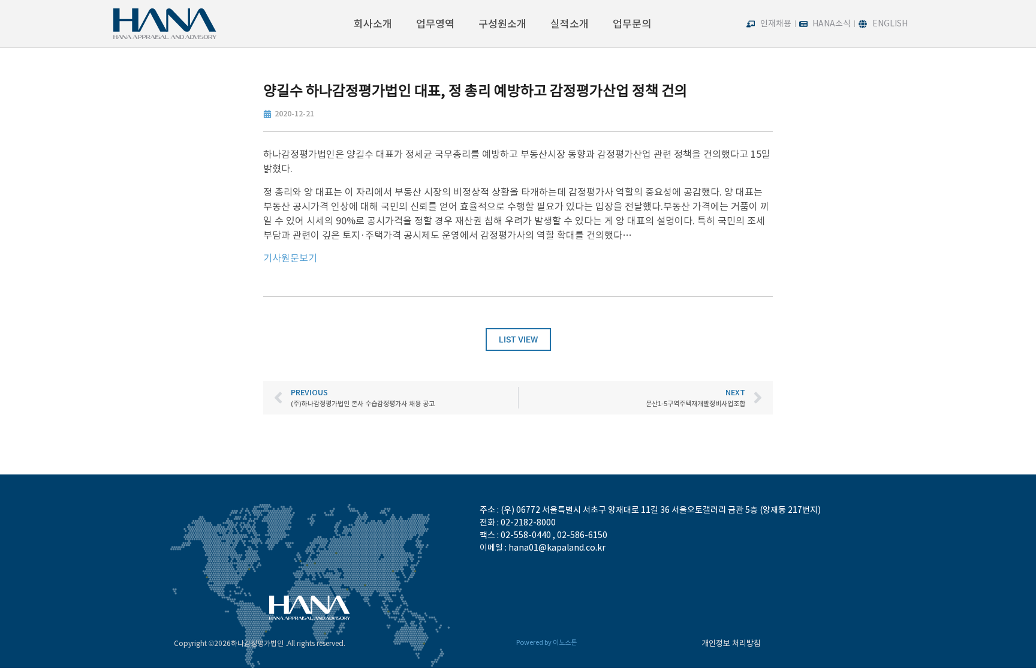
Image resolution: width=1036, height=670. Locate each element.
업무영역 (435, 24)
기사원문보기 (290, 258)
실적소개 (569, 24)
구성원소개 (502, 24)
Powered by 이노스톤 (546, 642)
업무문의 (632, 24)
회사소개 (373, 24)
